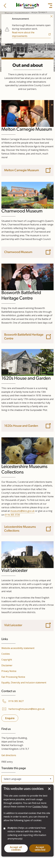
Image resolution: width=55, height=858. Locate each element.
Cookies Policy (40, 806)
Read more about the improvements (23, 34)
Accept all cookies (16, 848)
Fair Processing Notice (13, 676)
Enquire (10, 718)
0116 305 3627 (16, 701)
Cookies (5, 653)
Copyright (6, 659)
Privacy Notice (8, 671)
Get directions (8, 755)
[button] (5, 6)
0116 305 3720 (12, 514)
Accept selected (49, 789)
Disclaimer (6, 665)
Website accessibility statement (17, 648)
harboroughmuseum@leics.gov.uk (26, 709)
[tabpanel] (27, 28)
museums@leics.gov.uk (22, 510)
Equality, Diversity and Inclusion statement (23, 682)
